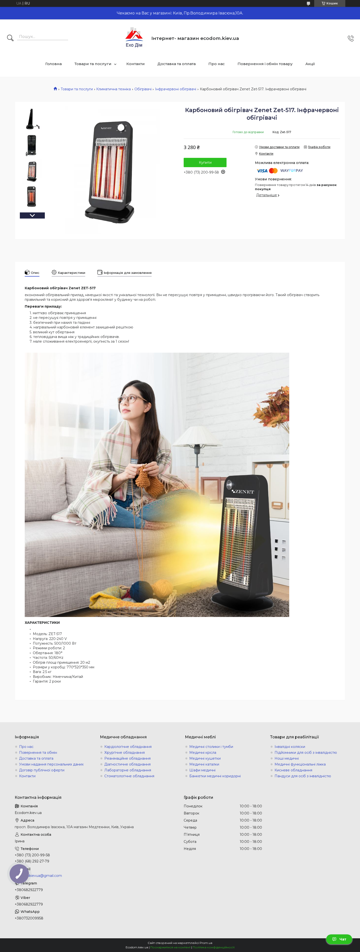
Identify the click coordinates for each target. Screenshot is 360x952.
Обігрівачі (143, 89)
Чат (342, 939)
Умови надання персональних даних (51, 764)
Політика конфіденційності (214, 947)
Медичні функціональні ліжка (300, 764)
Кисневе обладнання (293, 770)
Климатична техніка (113, 89)
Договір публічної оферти (41, 770)
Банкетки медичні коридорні (215, 776)
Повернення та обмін (38, 752)
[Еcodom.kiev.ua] (134, 38)
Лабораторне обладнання (127, 770)
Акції (310, 63)
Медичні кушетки (205, 758)
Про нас (216, 63)
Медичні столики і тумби (211, 746)
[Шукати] (10, 38)
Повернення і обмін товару (265, 63)
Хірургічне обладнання (124, 752)
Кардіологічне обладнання (128, 746)
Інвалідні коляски (290, 746)
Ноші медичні (287, 758)
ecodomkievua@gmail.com (38, 875)
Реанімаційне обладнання (127, 758)
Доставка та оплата (176, 63)
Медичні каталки (204, 764)
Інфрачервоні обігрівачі (175, 89)
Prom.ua (206, 943)
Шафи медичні (202, 770)
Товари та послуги (92, 63)
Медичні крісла (202, 752)
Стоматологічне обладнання (129, 776)
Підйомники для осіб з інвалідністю (306, 752)
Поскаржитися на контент (170, 947)
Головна (53, 63)
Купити (205, 162)
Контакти (135, 63)
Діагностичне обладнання (127, 764)
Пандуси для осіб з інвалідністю (303, 776)
